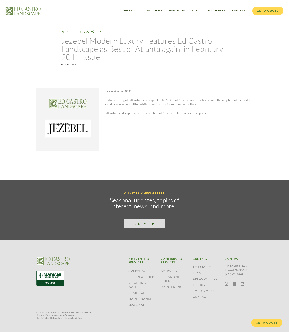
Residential (128, 10)
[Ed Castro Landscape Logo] (23, 11)
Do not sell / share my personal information (55, 315)
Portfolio (177, 10)
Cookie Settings (43, 318)
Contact (239, 10)
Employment (216, 10)
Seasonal (136, 304)
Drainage (136, 292)
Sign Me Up (144, 223)
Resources (202, 285)
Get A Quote (267, 322)
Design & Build (141, 277)
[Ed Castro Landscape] (53, 261)
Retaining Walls (137, 284)
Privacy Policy (57, 318)
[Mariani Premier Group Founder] (53, 278)
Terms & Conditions (73, 318)
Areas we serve (206, 279)
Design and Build (171, 279)
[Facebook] (234, 284)
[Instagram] (226, 284)
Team (196, 10)
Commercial (153, 10)
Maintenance (140, 298)
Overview (137, 271)
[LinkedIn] (242, 284)
